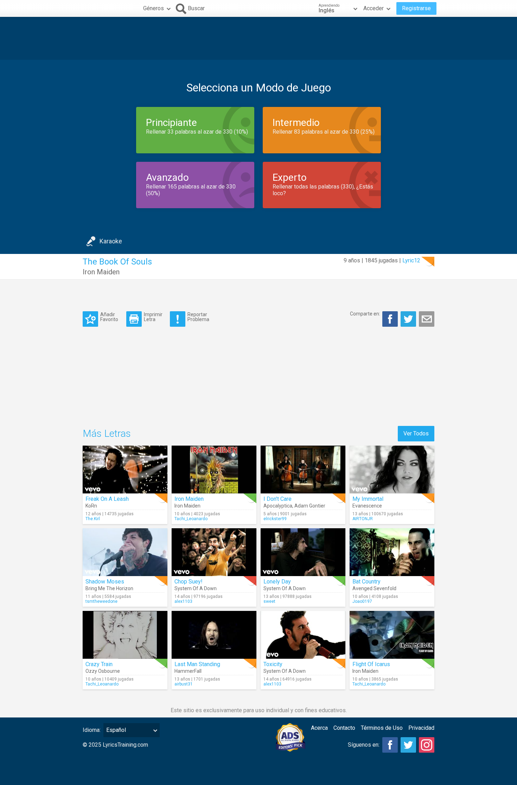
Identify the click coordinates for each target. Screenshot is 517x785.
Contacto (344, 728)
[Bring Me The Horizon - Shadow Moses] (125, 552)
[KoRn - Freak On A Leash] (125, 469)
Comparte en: (365, 313)
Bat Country (366, 581)
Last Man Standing (197, 664)
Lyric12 (411, 260)
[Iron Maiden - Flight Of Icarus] (392, 635)
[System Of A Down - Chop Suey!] (214, 552)
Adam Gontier (309, 506)
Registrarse (416, 8)
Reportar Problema (198, 317)
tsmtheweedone (101, 601)
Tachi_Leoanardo (191, 518)
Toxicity (272, 664)
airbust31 (183, 684)
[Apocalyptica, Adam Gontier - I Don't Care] (303, 469)
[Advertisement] (258, 38)
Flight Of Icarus (371, 664)
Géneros (153, 8)
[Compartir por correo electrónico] (426, 319)
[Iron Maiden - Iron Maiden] (214, 469)
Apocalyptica (277, 506)
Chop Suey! (188, 581)
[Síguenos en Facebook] (390, 745)
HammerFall (188, 671)
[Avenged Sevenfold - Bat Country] (392, 552)
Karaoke (111, 241)
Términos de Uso (382, 728)
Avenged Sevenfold (374, 588)
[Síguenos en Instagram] (426, 745)
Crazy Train (99, 664)
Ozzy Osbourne (102, 671)
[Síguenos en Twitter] (408, 745)
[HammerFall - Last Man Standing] (214, 635)
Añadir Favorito (109, 317)
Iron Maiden (101, 272)
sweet (269, 601)
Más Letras (107, 433)
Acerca (319, 728)
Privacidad (421, 728)
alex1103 (183, 601)
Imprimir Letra (153, 317)
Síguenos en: (363, 744)
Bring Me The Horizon (109, 588)
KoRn (91, 506)
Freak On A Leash (107, 499)
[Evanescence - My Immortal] (392, 469)
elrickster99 (275, 518)
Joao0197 (362, 601)
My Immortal (367, 499)
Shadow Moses (104, 581)
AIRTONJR (362, 518)
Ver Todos (416, 433)
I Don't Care (277, 499)
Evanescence (367, 506)
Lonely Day (277, 581)
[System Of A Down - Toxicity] (303, 635)
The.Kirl (92, 518)
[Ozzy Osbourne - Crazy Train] (125, 635)
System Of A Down (195, 588)
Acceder (373, 8)
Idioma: (92, 730)
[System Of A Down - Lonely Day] (303, 552)
